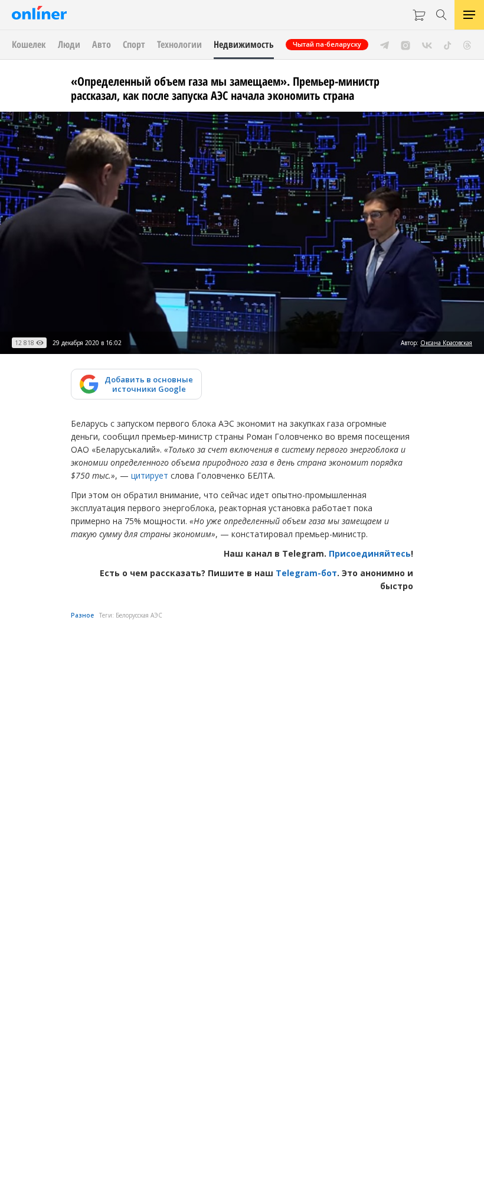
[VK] (427, 44)
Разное (82, 615)
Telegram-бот (306, 573)
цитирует (149, 475)
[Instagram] (405, 44)
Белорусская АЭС (139, 615)
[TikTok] (447, 44)
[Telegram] (384, 44)
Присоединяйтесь (370, 553)
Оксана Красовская (446, 343)
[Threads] (467, 44)
